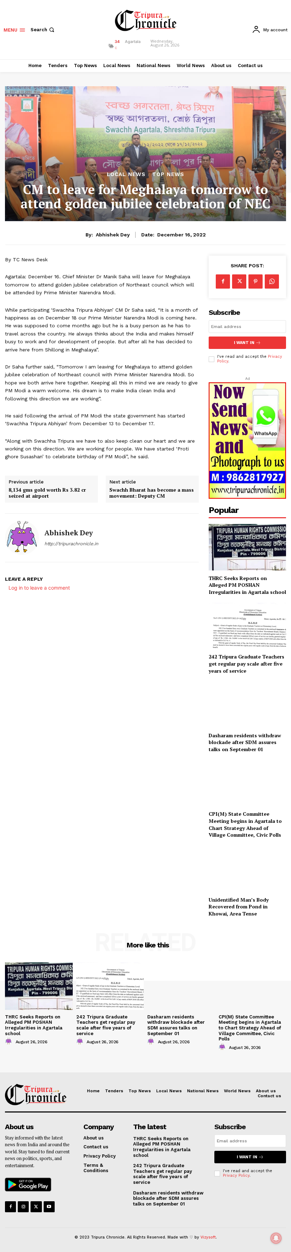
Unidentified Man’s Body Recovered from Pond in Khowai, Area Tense (239, 906)
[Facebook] (223, 281)
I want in (244, 342)
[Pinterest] (255, 281)
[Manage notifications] (276, 1238)
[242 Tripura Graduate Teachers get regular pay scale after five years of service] (110, 986)
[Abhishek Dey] (22, 538)
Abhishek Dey (113, 234)
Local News (126, 174)
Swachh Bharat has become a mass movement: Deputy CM (151, 493)
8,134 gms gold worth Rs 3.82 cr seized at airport (47, 493)
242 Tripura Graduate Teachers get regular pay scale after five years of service (246, 663)
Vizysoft (208, 1237)
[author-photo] (9, 1041)
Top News (168, 174)
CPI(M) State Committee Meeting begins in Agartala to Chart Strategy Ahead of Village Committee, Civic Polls (245, 824)
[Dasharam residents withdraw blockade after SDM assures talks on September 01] (247, 704)
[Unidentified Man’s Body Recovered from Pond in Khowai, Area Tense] (247, 869)
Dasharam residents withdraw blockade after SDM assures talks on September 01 (245, 742)
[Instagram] (23, 1206)
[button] (43, 30)
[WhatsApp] (272, 281)
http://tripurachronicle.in (71, 543)
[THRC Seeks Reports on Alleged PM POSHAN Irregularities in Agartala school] (247, 547)
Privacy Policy (236, 1175)
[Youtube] (49, 1206)
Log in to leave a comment (39, 588)
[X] (239, 281)
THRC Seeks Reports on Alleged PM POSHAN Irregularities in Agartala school (247, 585)
